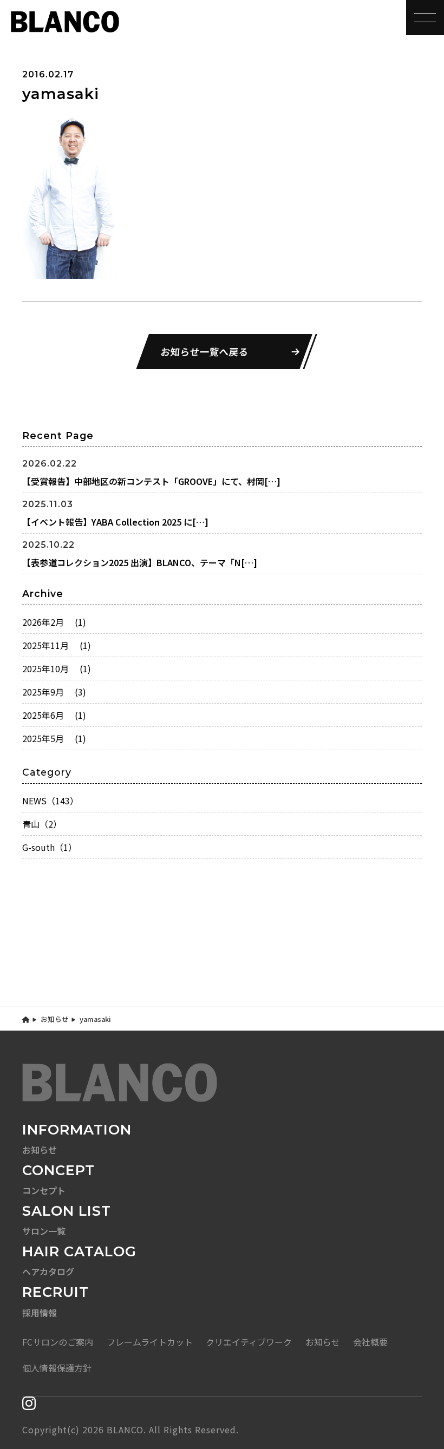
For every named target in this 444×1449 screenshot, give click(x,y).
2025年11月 (56, 645)
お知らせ (55, 1019)
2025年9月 (54, 691)
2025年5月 (54, 738)
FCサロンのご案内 (57, 1341)
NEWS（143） (50, 800)
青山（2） (42, 823)
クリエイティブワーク (249, 1341)
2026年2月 (54, 621)
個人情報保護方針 (57, 1367)
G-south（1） (49, 847)
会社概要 (370, 1341)
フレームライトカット (150, 1341)
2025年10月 (56, 668)
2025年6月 (54, 715)
